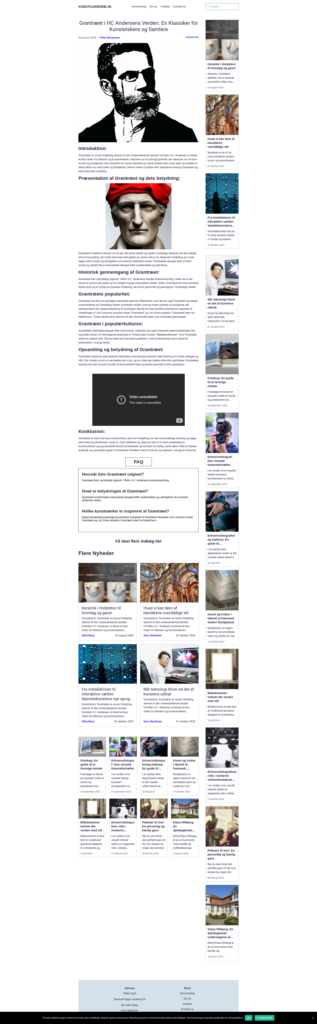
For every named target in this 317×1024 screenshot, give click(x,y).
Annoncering (139, 6)
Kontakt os (179, 6)
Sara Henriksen (152, 635)
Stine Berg (88, 635)
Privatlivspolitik (264, 1018)
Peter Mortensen (110, 37)
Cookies (165, 6)
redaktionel (192, 37)
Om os (153, 6)
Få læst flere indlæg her (138, 541)
